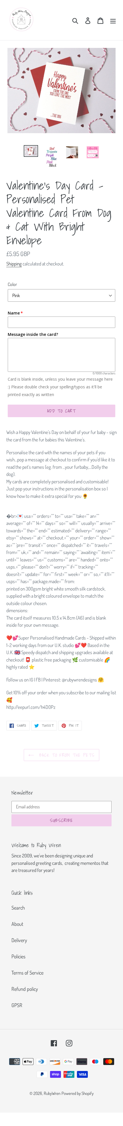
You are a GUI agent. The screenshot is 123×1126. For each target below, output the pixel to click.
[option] (31, 151)
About (17, 924)
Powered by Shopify (77, 1093)
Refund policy (24, 989)
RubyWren (52, 1093)
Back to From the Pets (66, 755)
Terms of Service (27, 972)
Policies (18, 956)
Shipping (14, 264)
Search (18, 907)
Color (12, 284)
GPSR (16, 1005)
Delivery (19, 940)
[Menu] (113, 20)
